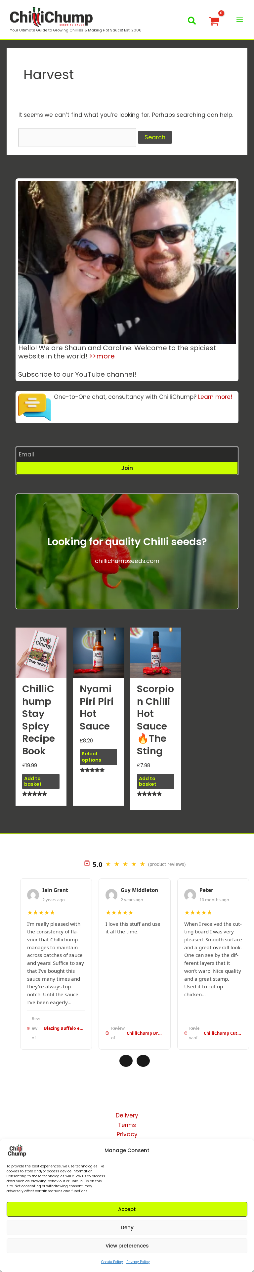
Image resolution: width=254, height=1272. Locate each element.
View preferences (127, 1245)
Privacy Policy (138, 1261)
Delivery (127, 1115)
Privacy (127, 1134)
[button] (192, 22)
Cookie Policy (112, 1261)
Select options (91, 756)
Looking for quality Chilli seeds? (127, 541)
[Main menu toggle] (239, 19)
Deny (127, 1227)
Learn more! (215, 397)
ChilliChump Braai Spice (145, 1033)
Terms (127, 1125)
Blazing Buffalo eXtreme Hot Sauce (64, 1028)
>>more (102, 356)
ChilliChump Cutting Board (223, 1033)
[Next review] (143, 1061)
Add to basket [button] (33, 781)
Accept (127, 1209)
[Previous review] (126, 1061)
